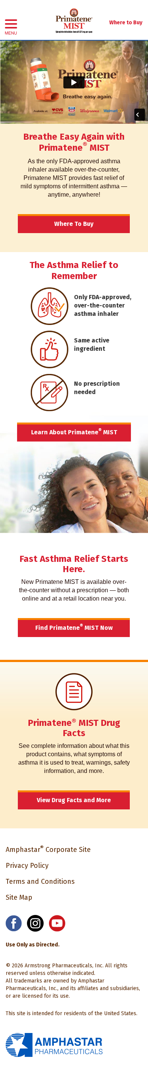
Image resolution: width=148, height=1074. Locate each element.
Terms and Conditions (40, 881)
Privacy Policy (27, 865)
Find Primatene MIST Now (74, 627)
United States (120, 1013)
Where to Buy (125, 22)
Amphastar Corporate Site (48, 849)
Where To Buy (73, 223)
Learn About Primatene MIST (74, 432)
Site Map (19, 897)
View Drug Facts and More (74, 800)
